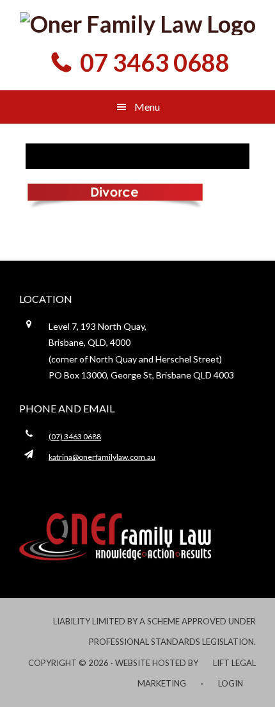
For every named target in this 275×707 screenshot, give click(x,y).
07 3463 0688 (155, 62)
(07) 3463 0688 (75, 436)
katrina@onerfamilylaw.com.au (102, 457)
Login (230, 683)
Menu (147, 107)
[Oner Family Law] (137, 23)
